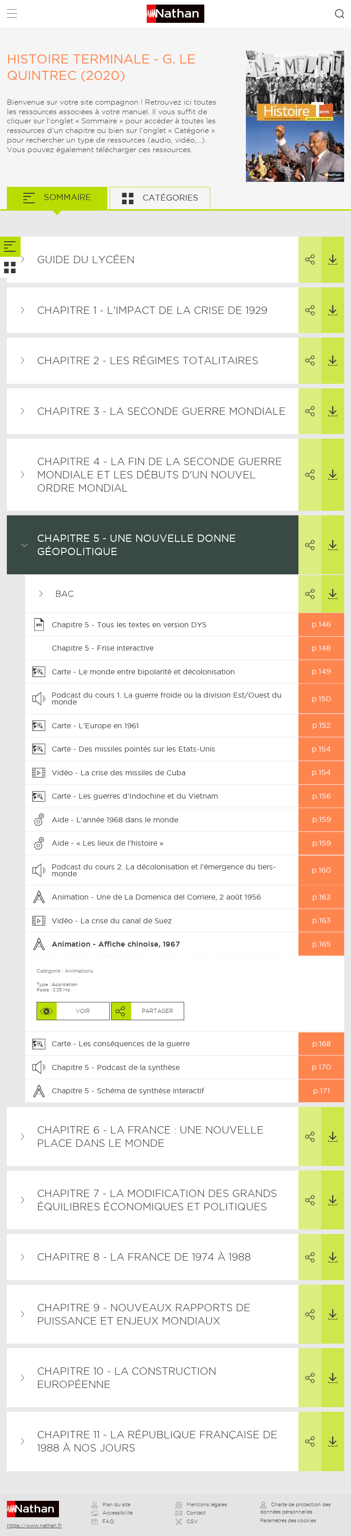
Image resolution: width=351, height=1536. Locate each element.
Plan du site (116, 1504)
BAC (64, 593)
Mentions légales (206, 1504)
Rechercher (339, 13)
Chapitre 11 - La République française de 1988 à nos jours (157, 1441)
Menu (12, 15)
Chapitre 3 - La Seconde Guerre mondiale (161, 411)
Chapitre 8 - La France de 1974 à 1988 (144, 1256)
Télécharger (332, 260)
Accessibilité (117, 1512)
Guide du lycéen (85, 259)
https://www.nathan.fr (34, 1525)
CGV (192, 1521)
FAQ (108, 1521)
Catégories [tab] (169, 197)
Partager (309, 260)
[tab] (10, 247)
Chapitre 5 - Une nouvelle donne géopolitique (136, 545)
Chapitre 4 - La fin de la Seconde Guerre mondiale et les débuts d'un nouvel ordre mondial (159, 474)
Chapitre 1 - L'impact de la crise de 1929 (152, 310)
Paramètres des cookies (288, 1520)
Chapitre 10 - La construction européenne (126, 1378)
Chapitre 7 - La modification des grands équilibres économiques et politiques (157, 1200)
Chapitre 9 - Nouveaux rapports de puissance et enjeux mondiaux (143, 1314)
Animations (79, 971)
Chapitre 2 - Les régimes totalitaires (147, 360)
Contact (196, 1512)
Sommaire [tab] (66, 197)
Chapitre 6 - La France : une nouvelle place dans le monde (150, 1136)
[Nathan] (36, 1509)
